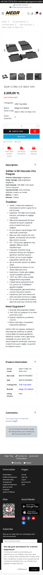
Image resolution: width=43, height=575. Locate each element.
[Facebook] (28, 518)
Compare (9, 142)
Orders (28, 463)
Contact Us (22, 456)
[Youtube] (33, 518)
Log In (15, 421)
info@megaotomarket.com (22, 7)
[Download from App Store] (29, 512)
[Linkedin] (24, 522)
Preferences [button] (22, 569)
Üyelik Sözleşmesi (10, 484)
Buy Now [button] (21, 136)
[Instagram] (24, 518)
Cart (23, 484)
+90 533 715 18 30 (21, 5)
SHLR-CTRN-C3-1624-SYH (12, 27)
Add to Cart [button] (17, 131)
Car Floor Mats (8, 25)
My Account (26, 482)
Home (4, 22)
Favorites (17, 463)
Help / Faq (9, 456)
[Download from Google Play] (29, 506)
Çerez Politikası (9, 492)
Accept (34, 569)
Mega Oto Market (22, 108)
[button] (3, 13)
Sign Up (24, 477)
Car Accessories (19, 22)
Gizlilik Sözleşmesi (10, 477)
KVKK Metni (7, 475)
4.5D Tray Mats (25, 25)
